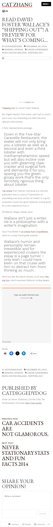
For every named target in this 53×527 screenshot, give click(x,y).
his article (7, 191)
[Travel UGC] (6, 11)
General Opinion (13, 49)
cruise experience (37, 49)
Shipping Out (9, 108)
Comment (42, 514)
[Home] (3, 11)
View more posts (33, 403)
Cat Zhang (17, 4)
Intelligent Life (29, 102)
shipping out (35, 52)
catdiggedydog (13, 46)
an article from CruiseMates (34, 231)
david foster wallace (14, 52)
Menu (47, 4)
